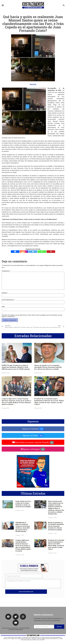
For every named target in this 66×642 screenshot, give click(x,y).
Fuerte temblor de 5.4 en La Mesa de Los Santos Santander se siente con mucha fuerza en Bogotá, (23, 504)
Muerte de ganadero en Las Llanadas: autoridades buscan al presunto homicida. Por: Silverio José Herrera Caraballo (48, 367)
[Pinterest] (51, 251)
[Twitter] (33, 251)
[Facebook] (15, 251)
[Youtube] (16, 623)
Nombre (5, 292)
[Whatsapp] (42, 251)
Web (3, 306)
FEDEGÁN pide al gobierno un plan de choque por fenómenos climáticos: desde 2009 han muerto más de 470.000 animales (16, 367)
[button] (2, 5)
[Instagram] (24, 251)
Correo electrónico (8, 299)
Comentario (6, 271)
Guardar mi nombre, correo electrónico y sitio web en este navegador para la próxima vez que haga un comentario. (32, 315)
